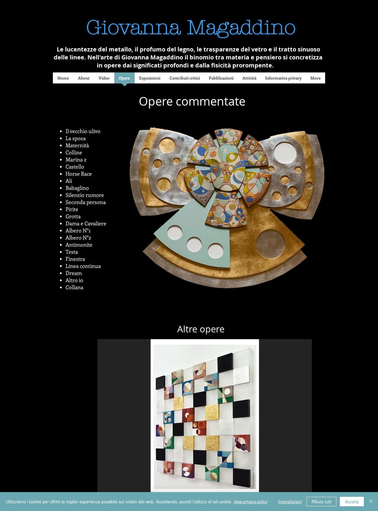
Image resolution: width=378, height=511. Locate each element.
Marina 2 (76, 159)
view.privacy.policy (251, 501)
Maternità (78, 145)
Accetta (352, 501)
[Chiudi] (370, 501)
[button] (204, 420)
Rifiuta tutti (321, 501)
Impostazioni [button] (290, 501)
